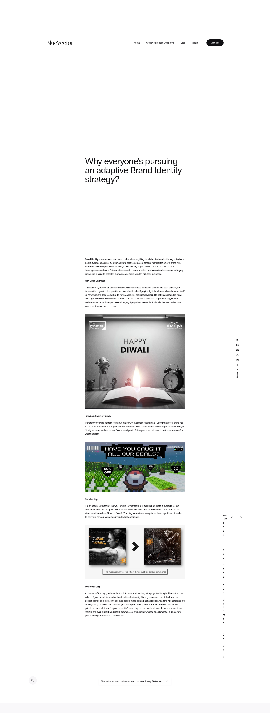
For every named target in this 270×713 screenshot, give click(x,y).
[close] (167, 681)
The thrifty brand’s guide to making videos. (224, 592)
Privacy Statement (153, 681)
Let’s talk (215, 42)
